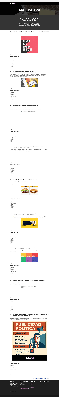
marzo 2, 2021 (15, 214)
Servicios (30, 3)
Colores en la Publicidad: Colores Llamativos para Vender (26, 247)
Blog (45, 3)
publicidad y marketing (40, 283)
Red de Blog (32, 387)
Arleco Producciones (21, 33)
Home (22, 3)
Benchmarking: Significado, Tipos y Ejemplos (23, 71)
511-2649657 (56, 0)
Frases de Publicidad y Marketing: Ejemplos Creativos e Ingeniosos (28, 280)
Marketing (34, 72)
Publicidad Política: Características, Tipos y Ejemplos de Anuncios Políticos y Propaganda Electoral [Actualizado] (31, 315)
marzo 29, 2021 (15, 72)
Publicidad (28, 181)
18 (42, 378)
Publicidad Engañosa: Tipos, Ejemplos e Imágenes (25, 179)
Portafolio (34, 3)
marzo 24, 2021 (15, 147)
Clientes (38, 3)
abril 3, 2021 (15, 33)
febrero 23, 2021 (16, 248)
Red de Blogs (41, 3)
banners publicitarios (14, 216)
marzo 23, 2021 (15, 181)
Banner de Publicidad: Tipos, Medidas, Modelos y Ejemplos (27, 213)
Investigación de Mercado (30, 72)
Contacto (48, 3)
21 (47, 378)
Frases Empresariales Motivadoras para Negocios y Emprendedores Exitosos (31, 146)
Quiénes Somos (26, 3)
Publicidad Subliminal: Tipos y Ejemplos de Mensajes (25, 105)
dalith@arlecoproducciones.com (44, 0)
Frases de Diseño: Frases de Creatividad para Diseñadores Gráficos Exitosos (31, 31)
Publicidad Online (31, 214)
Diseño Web (31, 33)
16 (39, 378)
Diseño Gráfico (28, 33)
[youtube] (3, 0)
